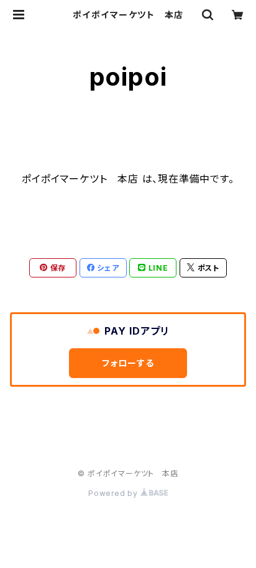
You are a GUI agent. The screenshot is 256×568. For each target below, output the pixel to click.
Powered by (114, 493)
